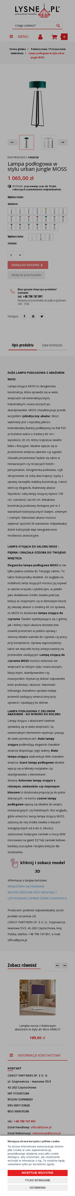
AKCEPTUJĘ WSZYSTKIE (37, 1172)
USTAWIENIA (38, 1187)
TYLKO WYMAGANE (37, 1180)
